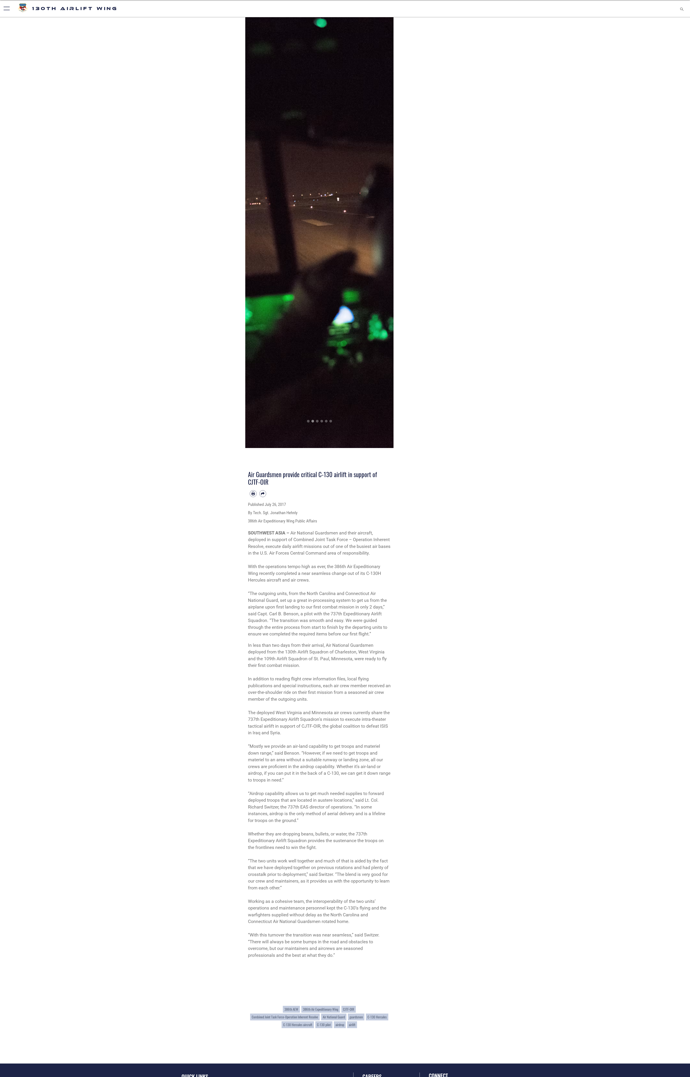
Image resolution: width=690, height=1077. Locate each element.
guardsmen (356, 1016)
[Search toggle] (681, 8)
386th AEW (291, 1009)
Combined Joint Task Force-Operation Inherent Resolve (285, 1016)
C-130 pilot (324, 1024)
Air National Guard (334, 1016)
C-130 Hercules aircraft (297, 1024)
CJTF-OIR (348, 1009)
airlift (352, 1024)
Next (386, 232)
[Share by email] (262, 493)
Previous (252, 232)
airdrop (339, 1024)
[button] (6, 8)
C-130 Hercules (377, 1016)
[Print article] (253, 493)
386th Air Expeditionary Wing (320, 1009)
